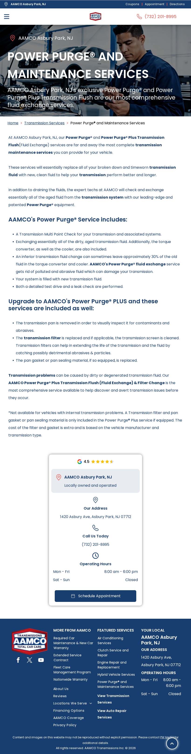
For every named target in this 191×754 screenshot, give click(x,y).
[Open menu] (7, 16)
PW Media (167, 737)
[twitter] (29, 660)
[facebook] (18, 660)
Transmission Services (44, 123)
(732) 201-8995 (95, 544)
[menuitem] (133, 4)
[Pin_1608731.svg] (58, 477)
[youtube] (41, 660)
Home (12, 123)
